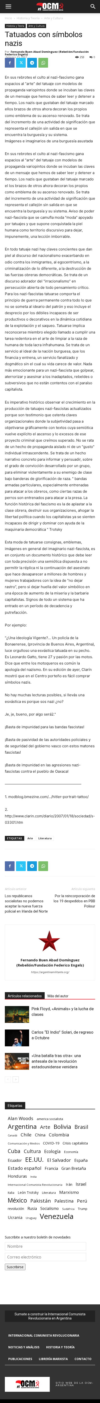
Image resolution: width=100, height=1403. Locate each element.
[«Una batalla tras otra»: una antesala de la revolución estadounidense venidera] (17, 1061)
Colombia (59, 1134)
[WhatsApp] (43, 63)
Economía (71, 1152)
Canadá (12, 1135)
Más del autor (58, 996)
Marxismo (69, 1192)
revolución (16, 1208)
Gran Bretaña (73, 1168)
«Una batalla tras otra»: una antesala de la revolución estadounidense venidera (56, 1061)
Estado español (24, 1168)
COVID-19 (51, 1143)
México (17, 1200)
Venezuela (57, 1216)
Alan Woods (20, 1118)
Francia (51, 1168)
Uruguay (31, 1218)
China (40, 1135)
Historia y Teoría (28, 18)
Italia (11, 1193)
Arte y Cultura (53, 18)
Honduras (17, 1176)
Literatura (45, 838)
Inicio (8, 18)
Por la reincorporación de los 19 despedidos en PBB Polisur (74, 901)
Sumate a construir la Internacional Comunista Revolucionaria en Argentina (50, 1316)
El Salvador (59, 1160)
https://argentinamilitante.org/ (50, 972)
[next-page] (16, 1079)
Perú (82, 1200)
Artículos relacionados (25, 996)
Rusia (32, 1208)
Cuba (14, 1151)
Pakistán (40, 1200)
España (81, 1160)
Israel (81, 1184)
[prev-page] (8, 1079)
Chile (26, 1134)
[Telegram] (32, 63)
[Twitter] (21, 63)
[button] (8, 6)
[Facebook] (10, 63)
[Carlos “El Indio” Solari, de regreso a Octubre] (17, 1037)
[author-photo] (50, 953)
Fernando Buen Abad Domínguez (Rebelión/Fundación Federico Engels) (47, 53)
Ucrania (15, 1217)
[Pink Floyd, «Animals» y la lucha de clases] (17, 1014)
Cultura (32, 1151)
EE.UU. (34, 1159)
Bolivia (62, 1126)
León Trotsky (28, 1192)
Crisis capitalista (75, 1143)
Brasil (81, 1126)
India (33, 1176)
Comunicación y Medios (24, 1143)
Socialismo (49, 1208)
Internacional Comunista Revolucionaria (35, 1184)
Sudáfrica (68, 1209)
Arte (30, 838)
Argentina (22, 1126)
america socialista (50, 1119)
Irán (69, 1184)
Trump (82, 1208)
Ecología (52, 1151)
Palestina (64, 1201)
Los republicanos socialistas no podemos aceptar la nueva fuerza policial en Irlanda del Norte (26, 904)
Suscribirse (15, 1267)
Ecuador (15, 1160)
